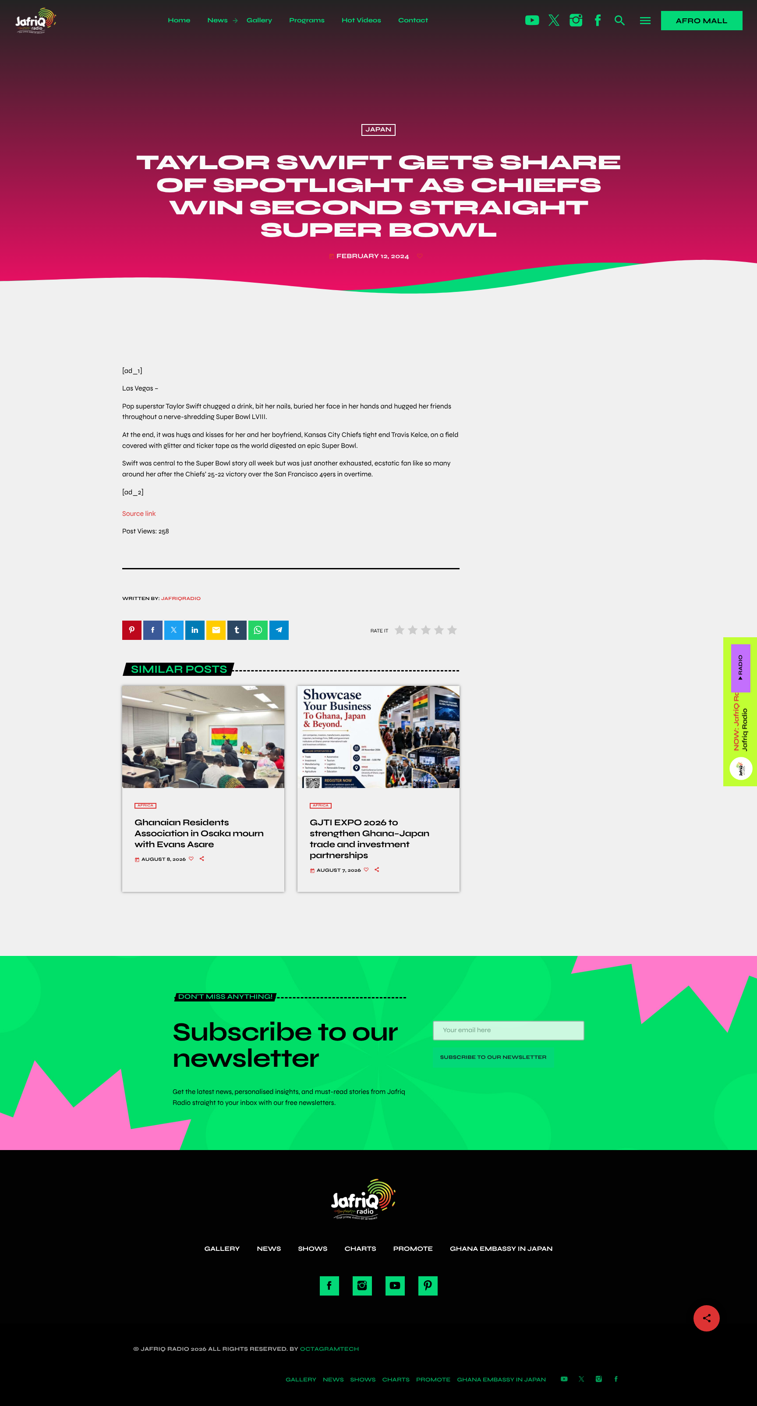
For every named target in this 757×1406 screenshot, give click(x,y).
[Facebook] (598, 20)
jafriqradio (181, 599)
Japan (378, 130)
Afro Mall (702, 20)
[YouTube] (532, 20)
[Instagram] (576, 20)
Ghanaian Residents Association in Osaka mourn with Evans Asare (199, 833)
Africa (145, 806)
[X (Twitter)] (554, 20)
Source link (139, 514)
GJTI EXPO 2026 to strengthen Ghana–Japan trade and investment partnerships (369, 839)
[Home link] (45, 20)
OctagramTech (329, 1349)
